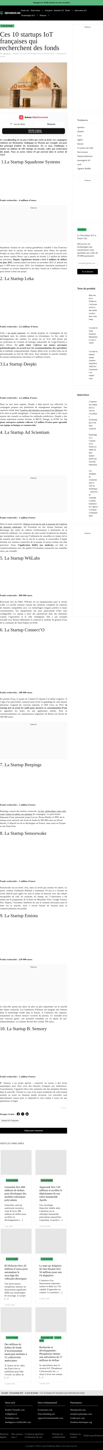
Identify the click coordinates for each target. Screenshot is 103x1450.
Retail (67, 10)
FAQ (86, 1435)
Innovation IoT (81, 10)
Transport (48, 10)
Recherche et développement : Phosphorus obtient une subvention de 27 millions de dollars (50, 1354)
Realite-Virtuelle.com (15, 1410)
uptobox (81, 127)
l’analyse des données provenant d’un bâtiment (41, 410)
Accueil (4, 1393)
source (64, 1107)
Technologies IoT (28, 15)
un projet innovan (16, 333)
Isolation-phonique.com (81, 1414)
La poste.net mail (85, 148)
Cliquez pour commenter (33, 1131)
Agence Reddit (84, 168)
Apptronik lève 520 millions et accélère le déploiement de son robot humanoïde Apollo (50, 1194)
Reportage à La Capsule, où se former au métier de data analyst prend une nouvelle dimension (93, 450)
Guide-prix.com (77, 1418)
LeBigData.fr (11, 1414)
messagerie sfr (83, 160)
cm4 (79, 164)
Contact (91, 1435)
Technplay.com (12, 1418)
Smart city (25, 10)
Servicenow (82, 152)
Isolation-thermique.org (81, 1422)
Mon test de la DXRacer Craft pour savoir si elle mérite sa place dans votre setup (93, 307)
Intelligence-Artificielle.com (18, 1422)
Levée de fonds (6, 26)
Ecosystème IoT (47, 1338)
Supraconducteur (85, 156)
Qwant (80, 144)
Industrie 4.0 (59, 10)
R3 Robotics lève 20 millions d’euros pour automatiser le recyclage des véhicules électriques (16, 1272)
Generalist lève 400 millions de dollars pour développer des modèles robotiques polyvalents (15, 1194)
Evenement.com (45, 1410)
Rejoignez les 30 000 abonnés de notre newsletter (51, 3)
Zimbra (80, 131)
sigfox (80, 139)
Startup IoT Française (9, 1120)
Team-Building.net (46, 1414)
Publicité (99, 1435)
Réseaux (43, 15)
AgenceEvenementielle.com (50, 1418)
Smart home (35, 10)
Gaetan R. (7, 53)
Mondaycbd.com (78, 1410)
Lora (79, 135)
